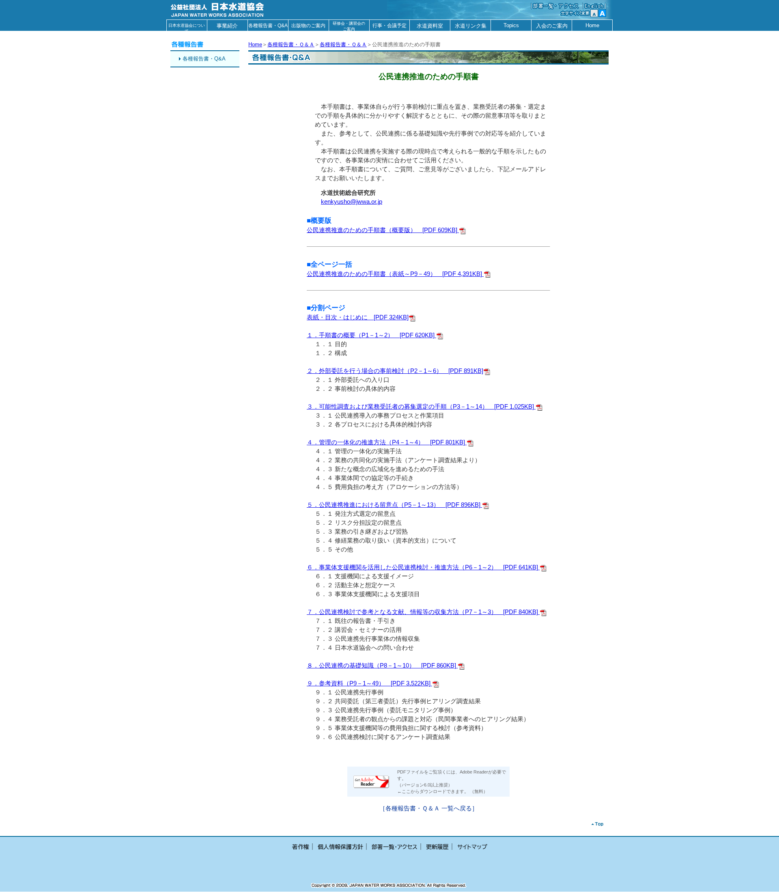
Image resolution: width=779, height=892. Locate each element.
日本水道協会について (186, 27)
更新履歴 (437, 847)
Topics (511, 25)
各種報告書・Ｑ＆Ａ (290, 44)
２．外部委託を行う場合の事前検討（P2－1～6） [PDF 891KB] (395, 371)
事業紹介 (227, 26)
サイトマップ (472, 847)
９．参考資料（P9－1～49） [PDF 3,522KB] (369, 683)
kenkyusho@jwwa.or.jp (351, 201)
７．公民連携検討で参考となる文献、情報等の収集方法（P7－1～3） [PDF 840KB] (423, 612)
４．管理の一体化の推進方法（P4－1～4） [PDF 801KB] (387, 442)
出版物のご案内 (308, 25)
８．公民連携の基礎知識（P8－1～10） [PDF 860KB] (382, 665)
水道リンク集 (470, 26)
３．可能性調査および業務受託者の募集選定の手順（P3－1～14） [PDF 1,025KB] (421, 406)
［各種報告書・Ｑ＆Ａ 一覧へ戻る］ (428, 808)
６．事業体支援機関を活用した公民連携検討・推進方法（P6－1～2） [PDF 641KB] (423, 567)
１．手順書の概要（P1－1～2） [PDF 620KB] (371, 335)
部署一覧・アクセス (394, 847)
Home (592, 25)
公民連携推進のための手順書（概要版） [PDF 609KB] (383, 230)
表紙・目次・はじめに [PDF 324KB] (358, 317)
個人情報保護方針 (340, 847)
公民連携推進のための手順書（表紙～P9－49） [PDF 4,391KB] (395, 274)
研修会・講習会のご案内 (349, 26)
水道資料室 (430, 26)
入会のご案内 (552, 26)
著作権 (300, 847)
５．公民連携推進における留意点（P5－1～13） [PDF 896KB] (394, 505)
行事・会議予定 (389, 25)
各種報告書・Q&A (268, 25)
